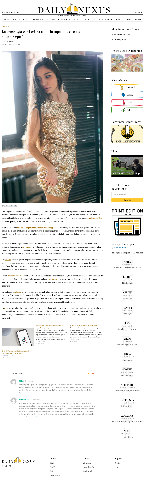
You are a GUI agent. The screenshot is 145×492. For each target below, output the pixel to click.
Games (128, 19)
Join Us (52, 467)
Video (93, 19)
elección (26, 247)
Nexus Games (119, 80)
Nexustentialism (105, 19)
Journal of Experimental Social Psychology (35, 227)
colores (8, 259)
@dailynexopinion (120, 247)
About (53, 458)
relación (17, 292)
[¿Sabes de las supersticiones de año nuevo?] (87, 333)
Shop (116, 467)
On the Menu (74, 19)
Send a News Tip (88, 467)
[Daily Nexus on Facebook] (3, 466)
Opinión (6, 26)
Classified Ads (87, 471)
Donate (117, 463)
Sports (15, 19)
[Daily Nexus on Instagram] (10, 466)
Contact (86, 458)
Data (63, 19)
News (6, 19)
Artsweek (37, 19)
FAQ (51, 471)
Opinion (26, 19)
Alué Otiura (8, 41)
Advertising (87, 463)
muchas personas (15, 276)
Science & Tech (51, 19)
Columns (137, 19)
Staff (52, 463)
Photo (86, 19)
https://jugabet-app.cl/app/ (46, 385)
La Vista (118, 19)
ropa (6, 308)
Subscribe (127, 200)
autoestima (54, 279)
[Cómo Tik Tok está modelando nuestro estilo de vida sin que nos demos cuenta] (18, 337)
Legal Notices (55, 475)
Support (118, 458)
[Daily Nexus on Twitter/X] (6, 466)
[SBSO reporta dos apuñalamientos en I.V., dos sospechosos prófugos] (53, 334)
